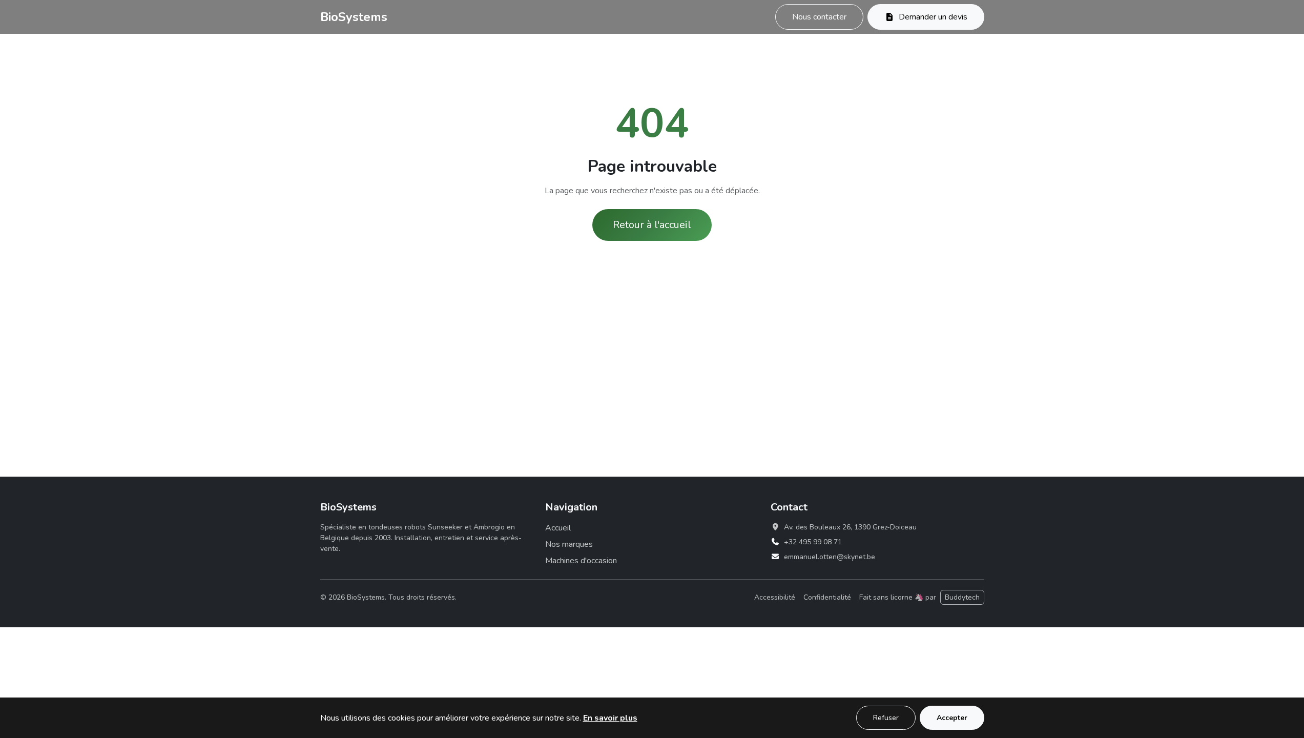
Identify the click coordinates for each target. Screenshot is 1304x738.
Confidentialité (827, 597)
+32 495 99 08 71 (813, 542)
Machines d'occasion (581, 560)
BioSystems (353, 17)
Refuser (886, 718)
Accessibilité (774, 597)
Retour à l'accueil (652, 225)
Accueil (558, 528)
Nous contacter (819, 17)
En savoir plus (610, 718)
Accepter (952, 718)
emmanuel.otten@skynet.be (829, 557)
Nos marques (569, 544)
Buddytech (962, 597)
